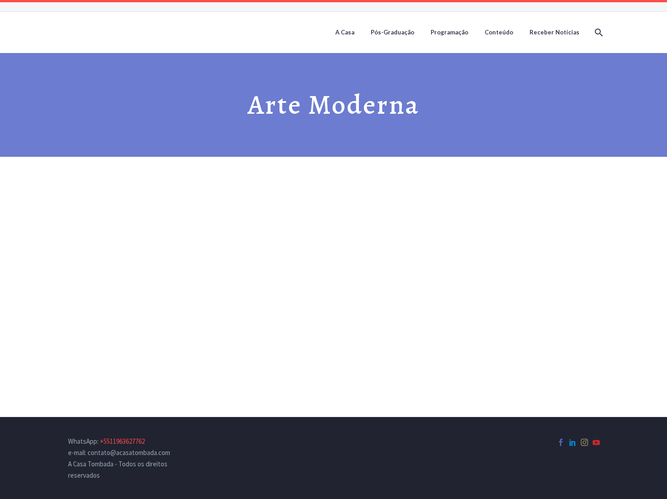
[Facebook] (560, 442)
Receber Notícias (554, 32)
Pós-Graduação (392, 32)
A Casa (344, 32)
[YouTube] (596, 442)
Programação (449, 32)
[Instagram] (584, 442)
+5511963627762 (122, 441)
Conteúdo (499, 32)
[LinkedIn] (572, 442)
